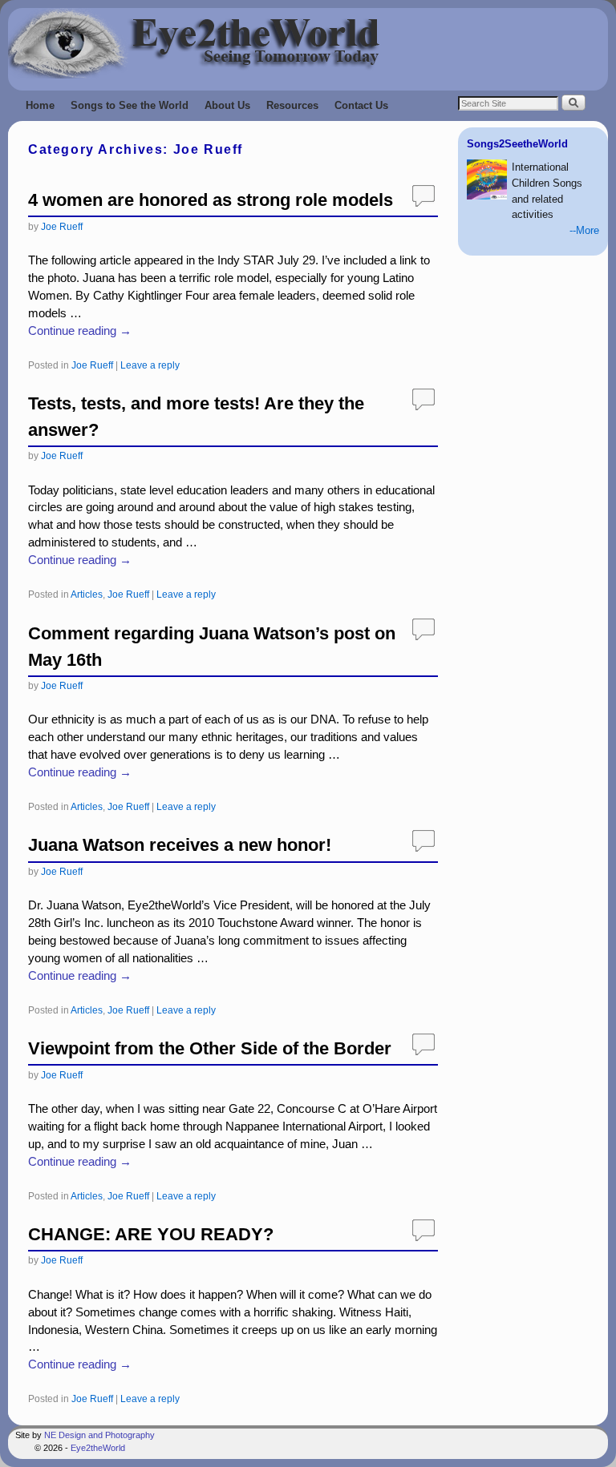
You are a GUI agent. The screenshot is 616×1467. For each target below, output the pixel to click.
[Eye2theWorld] (308, 43)
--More (584, 230)
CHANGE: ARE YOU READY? (151, 1234)
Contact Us (361, 105)
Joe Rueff (62, 226)
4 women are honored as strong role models (210, 200)
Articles (87, 594)
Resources (292, 105)
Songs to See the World (129, 105)
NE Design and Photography (99, 1435)
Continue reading (80, 330)
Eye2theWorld (98, 1448)
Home (40, 105)
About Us (227, 105)
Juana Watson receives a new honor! (179, 845)
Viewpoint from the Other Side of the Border (209, 1048)
